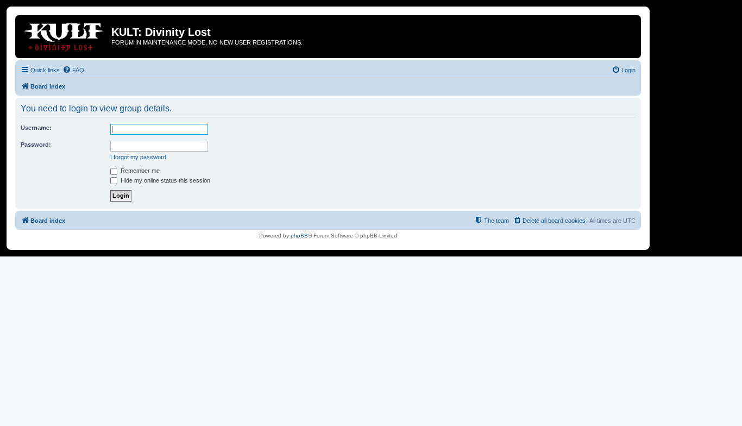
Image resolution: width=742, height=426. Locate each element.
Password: (36, 144)
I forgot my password (138, 157)
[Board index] (64, 35)
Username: (36, 127)
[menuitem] (73, 70)
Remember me (139, 170)
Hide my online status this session (164, 180)
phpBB (299, 236)
